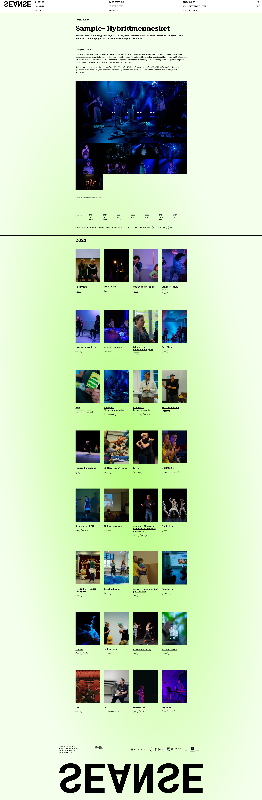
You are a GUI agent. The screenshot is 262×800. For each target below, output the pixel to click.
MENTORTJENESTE (116, 6)
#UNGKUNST (113, 10)
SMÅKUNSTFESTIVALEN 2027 (194, 6)
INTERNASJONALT (190, 10)
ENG (258, 6)
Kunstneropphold (116, 2)
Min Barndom (40, 10)
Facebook (98, 747)
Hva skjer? (40, 6)
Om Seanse (39, 2)
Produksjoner (189, 2)
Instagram (99, 749)
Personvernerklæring (67, 750)
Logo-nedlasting (65, 752)
